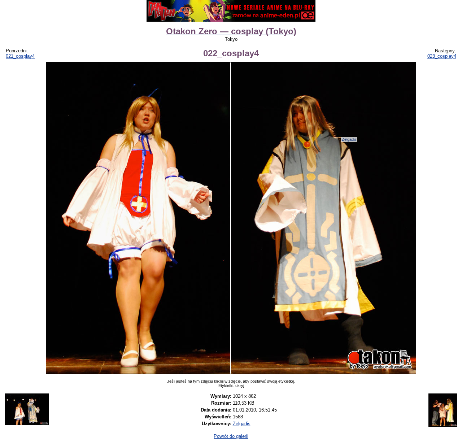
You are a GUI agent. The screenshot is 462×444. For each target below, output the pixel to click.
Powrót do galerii (231, 436)
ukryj (239, 385)
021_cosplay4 (20, 56)
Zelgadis (349, 139)
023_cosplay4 (441, 56)
